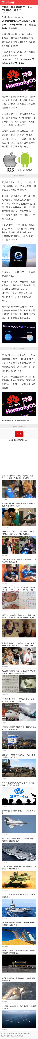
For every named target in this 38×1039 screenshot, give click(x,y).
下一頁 (19, 434)
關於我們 (3, 1036)
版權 (21, 1036)
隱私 (18, 1036)
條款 (15, 1036)
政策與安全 (10, 1036)
